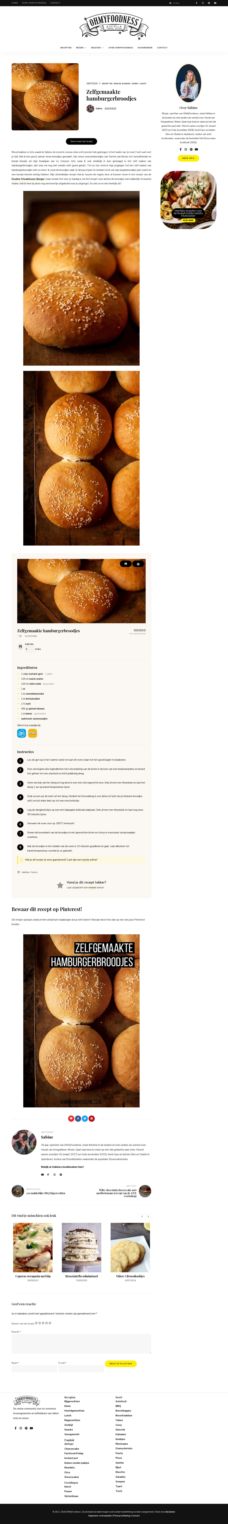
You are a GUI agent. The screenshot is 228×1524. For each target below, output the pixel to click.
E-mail (62, 1362)
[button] (138, 563)
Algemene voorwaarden (100, 1515)
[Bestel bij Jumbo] (32, 733)
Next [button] (148, 1216)
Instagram (56, 1174)
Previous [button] (142, 1216)
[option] (33, 1253)
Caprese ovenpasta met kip (33, 1276)
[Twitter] (85, 1118)
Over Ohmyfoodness (34, 3)
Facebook (49, 1174)
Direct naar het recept (81, 141)
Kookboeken (145, 47)
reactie (86, 859)
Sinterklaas (71, 1496)
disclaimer (170, 1511)
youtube (215, 3)
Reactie (16, 1331)
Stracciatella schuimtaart (81, 1276)
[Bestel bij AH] (21, 733)
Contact (55, 3)
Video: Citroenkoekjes (130, 1276)
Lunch (143, 84)
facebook (196, 3)
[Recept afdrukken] (126, 563)
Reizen (80, 47)
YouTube (43, 1174)
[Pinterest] (92, 1118)
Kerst (67, 1486)
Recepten (66, 47)
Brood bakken (122, 84)
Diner (135, 84)
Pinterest (62, 1174)
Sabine (99, 108)
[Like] (71, 1118)
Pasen (68, 1491)
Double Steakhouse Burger (28, 179)
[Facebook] (78, 1118)
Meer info (188, 158)
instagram (203, 3)
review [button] (92, 887)
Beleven (96, 47)
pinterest (209, 3)
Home (15, 3)
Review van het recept (23, 1323)
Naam (15, 1362)
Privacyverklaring (121, 1515)
